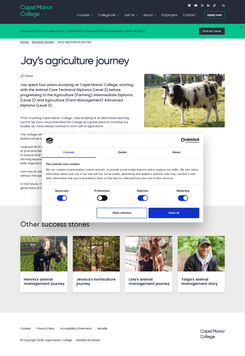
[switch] (102, 198)
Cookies (25, 328)
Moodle (102, 328)
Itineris (96, 340)
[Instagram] (202, 5)
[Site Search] (223, 5)
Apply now (214, 15)
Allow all (173, 212)
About (148, 15)
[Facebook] (189, 5)
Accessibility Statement (76, 328)
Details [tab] (122, 152)
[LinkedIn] (208, 5)
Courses (83, 15)
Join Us (129, 15)
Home (24, 42)
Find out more (211, 31)
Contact (189, 15)
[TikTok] (214, 5)
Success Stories (43, 42)
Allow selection (121, 212)
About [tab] (176, 152)
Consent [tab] (68, 152)
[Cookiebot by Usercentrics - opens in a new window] (183, 140)
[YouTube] (195, 5)
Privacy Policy (45, 328)
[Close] (241, 27)
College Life (106, 15)
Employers (169, 15)
